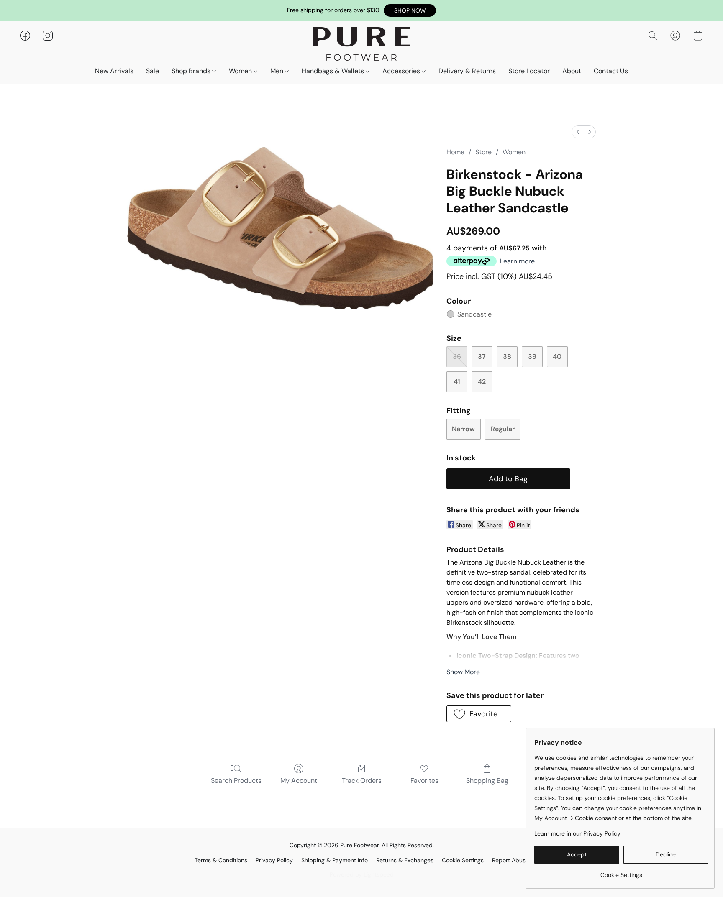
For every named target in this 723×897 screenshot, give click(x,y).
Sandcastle (474, 314)
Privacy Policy (274, 860)
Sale (152, 70)
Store (483, 152)
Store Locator (529, 70)
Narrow (463, 428)
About (571, 70)
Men (277, 70)
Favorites (424, 780)
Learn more (517, 261)
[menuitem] (578, 132)
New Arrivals (114, 70)
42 (482, 381)
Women (241, 70)
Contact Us (611, 70)
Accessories (402, 70)
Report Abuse (510, 860)
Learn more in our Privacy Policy (577, 833)
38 (507, 356)
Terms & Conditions (221, 860)
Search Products (236, 780)
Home (455, 152)
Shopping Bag (487, 780)
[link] (621, 872)
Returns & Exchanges (404, 860)
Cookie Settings (463, 860)
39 (532, 356)
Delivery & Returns (467, 70)
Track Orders (362, 780)
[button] (410, 10)
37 (482, 356)
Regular (503, 428)
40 (557, 356)
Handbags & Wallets (334, 70)
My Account (298, 780)
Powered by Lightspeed (362, 874)
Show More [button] (463, 671)
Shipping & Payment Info (334, 860)
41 (457, 381)
